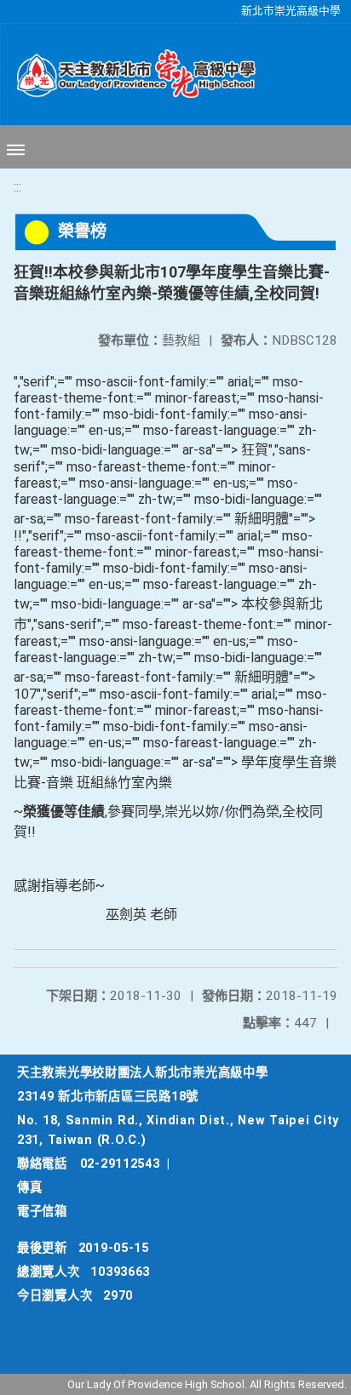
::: (17, 187)
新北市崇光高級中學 (291, 10)
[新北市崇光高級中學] (128, 74)
